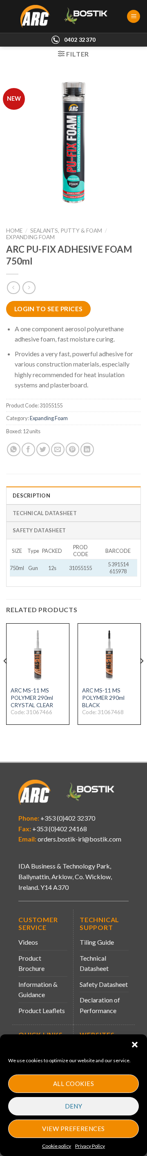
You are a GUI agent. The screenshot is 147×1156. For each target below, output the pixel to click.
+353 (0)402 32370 (67, 818)
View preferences (73, 1128)
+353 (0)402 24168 (59, 829)
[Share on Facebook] (28, 449)
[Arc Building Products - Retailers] (68, 16)
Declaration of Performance (100, 1005)
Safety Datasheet (104, 984)
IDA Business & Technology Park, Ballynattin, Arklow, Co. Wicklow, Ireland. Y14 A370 (65, 876)
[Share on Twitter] (43, 449)
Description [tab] (31, 495)
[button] (135, 1045)
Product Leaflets (41, 1010)
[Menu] (133, 16)
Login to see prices (48, 308)
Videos (28, 942)
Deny (73, 1106)
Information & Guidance (38, 989)
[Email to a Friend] (58, 449)
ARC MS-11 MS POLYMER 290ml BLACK (103, 697)
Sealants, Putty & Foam (66, 230)
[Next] (141, 677)
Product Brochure (31, 963)
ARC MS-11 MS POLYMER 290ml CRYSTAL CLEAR (32, 697)
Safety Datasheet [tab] (39, 530)
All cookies (73, 1083)
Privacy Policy (90, 1146)
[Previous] (6, 677)
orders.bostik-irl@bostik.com (79, 839)
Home (14, 230)
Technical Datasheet (94, 963)
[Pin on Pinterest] (72, 449)
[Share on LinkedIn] (87, 449)
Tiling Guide (97, 942)
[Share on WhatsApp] (13, 449)
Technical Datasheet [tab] (45, 513)
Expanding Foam (30, 237)
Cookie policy (56, 1146)
